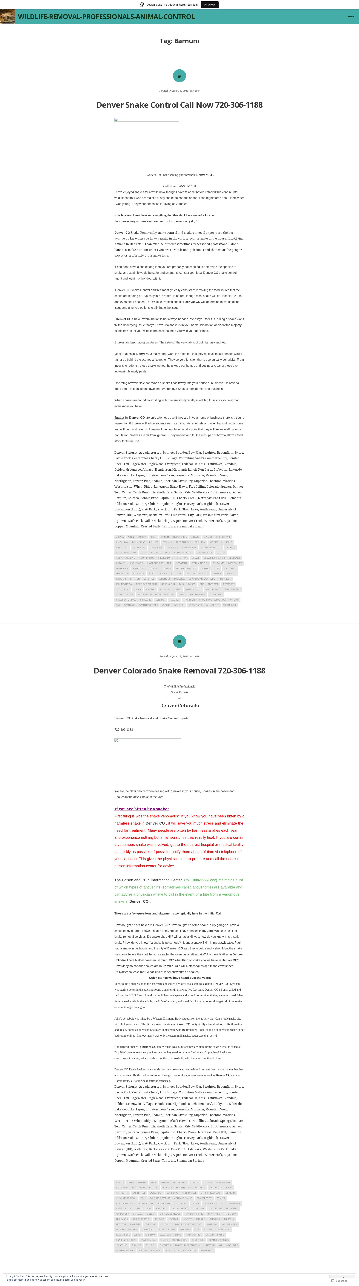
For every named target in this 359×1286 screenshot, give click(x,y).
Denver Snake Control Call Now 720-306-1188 (179, 104)
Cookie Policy (77, 1279)
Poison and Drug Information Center (152, 880)
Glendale (154, 568)
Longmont (164, 579)
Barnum (165, 537)
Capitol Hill (122, 547)
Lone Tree (149, 579)
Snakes (119, 417)
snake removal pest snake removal (156, 594)
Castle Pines (139, 547)
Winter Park (229, 605)
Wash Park (129, 605)
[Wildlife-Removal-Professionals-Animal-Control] (7, 16)
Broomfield (215, 542)
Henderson (122, 573)
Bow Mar (167, 542)
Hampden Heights (210, 568)
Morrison (225, 579)
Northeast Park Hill (146, 584)
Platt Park (213, 584)
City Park (230, 547)
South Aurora (197, 594)
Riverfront (228, 584)
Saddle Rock (123, 589)
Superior (160, 600)
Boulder (153, 542)
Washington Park (148, 605)
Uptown (234, 600)
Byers (229, 542)
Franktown (122, 568)
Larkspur (121, 579)
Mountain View (124, 584)
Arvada (120, 537)
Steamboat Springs (126, 600)
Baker (153, 537)
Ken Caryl (176, 573)
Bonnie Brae (138, 542)
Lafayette (203, 573)
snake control (193, 589)
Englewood (136, 563)
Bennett (208, 537)
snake (196, 90)
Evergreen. (181, 563)
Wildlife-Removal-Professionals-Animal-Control (106, 16)
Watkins (166, 605)
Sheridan (150, 589)
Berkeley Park (223, 537)
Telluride (175, 600)
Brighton (200, 542)
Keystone (190, 573)
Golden (167, 568)
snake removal (148, 1240)
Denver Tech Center (214, 558)
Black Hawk (122, 542)
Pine (202, 584)
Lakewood (231, 573)
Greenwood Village (186, 568)
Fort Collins (235, 563)
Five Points (218, 563)
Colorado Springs (160, 552)
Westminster (195, 605)
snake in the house (126, 1240)
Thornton (189, 600)
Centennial (172, 547)
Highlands (138, 573)
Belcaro (195, 537)
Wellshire (179, 605)
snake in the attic (215, 1234)
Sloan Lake (165, 589)
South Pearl (216, 594)
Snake (178, 589)
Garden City (138, 568)
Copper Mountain (125, 558)
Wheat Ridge (212, 605)
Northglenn (168, 584)
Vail (118, 605)
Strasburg (145, 600)
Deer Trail (182, 558)
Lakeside (217, 573)
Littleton (135, 579)
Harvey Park (229, 568)
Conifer (221, 552)
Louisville (179, 579)
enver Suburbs (155, 563)
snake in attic (213, 589)
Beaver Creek (180, 537)
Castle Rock (156, 547)
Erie (169, 563)
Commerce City (204, 552)
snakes (182, 594)
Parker (191, 584)
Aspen (131, 537)
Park (181, 584)
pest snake (185, 1229)
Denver (196, 558)
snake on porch (125, 594)
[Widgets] (351, 16)
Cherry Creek (189, 547)
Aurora (142, 537)
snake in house (232, 589)
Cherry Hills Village (211, 547)
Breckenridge (183, 542)
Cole (143, 552)
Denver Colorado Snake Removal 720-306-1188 (179, 670)
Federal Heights (200, 563)
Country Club (146, 558)
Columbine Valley (183, 552)
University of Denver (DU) (212, 600)
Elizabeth (121, 563)
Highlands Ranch (157, 573)
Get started (210, 4)
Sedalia (137, 589)
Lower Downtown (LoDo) (202, 579)
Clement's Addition (126, 552)
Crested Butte (165, 558)
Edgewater (234, 558)
